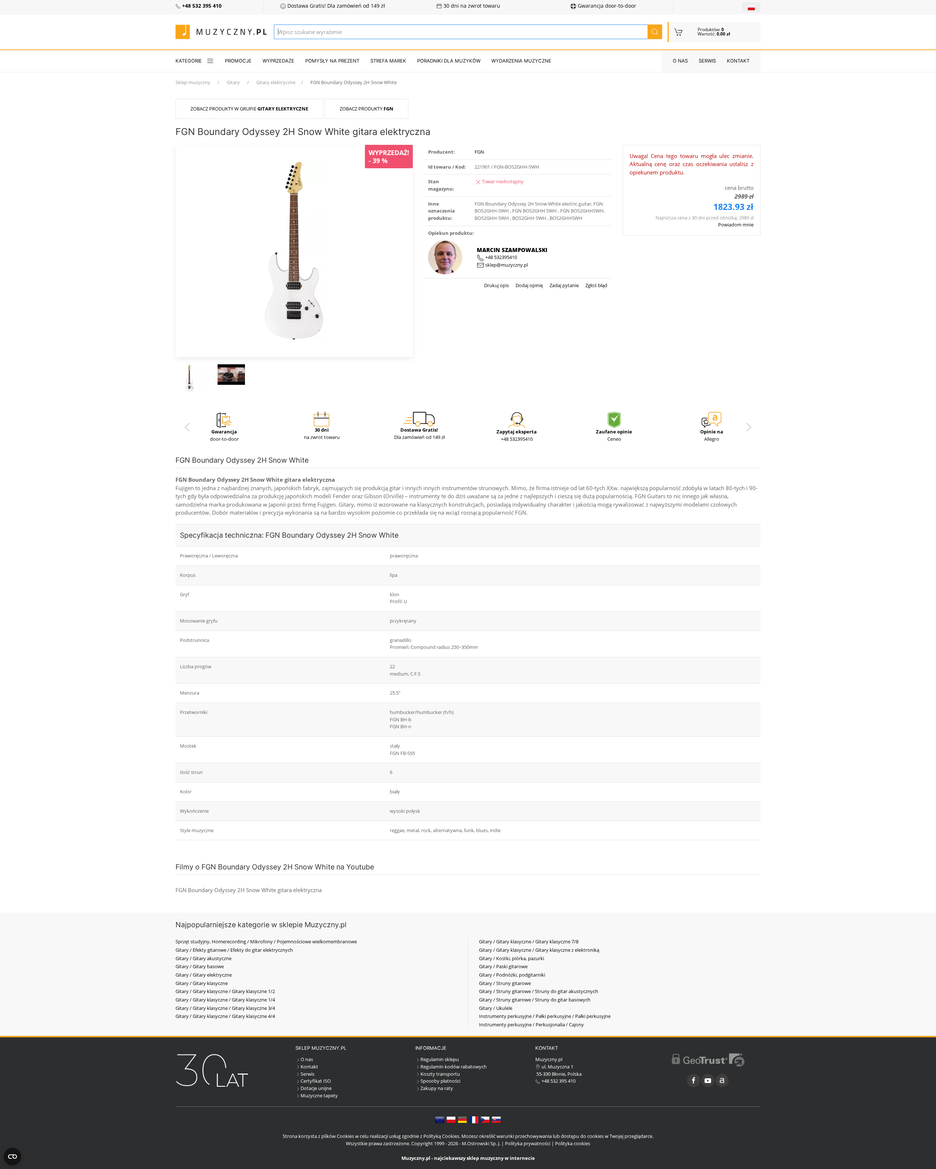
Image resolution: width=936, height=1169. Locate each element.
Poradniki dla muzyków (448, 61)
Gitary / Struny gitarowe (505, 983)
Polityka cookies (572, 1143)
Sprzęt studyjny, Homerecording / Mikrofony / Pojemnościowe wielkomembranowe (266, 941)
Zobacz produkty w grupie (249, 108)
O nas (680, 61)
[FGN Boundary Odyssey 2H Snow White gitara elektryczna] (294, 250)
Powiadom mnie (736, 224)
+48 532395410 (500, 257)
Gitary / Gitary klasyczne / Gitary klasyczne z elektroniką (539, 950)
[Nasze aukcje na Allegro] (722, 1080)
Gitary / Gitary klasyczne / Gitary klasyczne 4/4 (225, 1016)
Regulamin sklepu (439, 1059)
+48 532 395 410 (557, 1081)
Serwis (707, 61)
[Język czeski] (485, 1119)
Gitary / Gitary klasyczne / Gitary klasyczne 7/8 (528, 941)
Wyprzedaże (278, 61)
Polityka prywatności (527, 1143)
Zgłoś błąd (595, 285)
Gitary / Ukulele (495, 1008)
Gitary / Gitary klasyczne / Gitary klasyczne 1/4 (225, 999)
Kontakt (738, 61)
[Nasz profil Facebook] (693, 1080)
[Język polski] (451, 1119)
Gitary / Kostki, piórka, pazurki (511, 958)
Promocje (238, 61)
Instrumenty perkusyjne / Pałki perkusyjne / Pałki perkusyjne (545, 1016)
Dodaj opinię (528, 285)
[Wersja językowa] (751, 7)
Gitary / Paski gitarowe (503, 966)
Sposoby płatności (440, 1081)
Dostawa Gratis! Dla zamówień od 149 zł (335, 6)
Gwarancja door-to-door (606, 6)
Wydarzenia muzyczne (521, 61)
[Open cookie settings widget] (12, 1156)
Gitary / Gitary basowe (200, 966)
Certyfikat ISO (316, 1081)
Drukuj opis (496, 285)
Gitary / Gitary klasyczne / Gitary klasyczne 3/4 (225, 1008)
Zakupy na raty (436, 1088)
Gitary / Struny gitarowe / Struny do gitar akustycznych (538, 991)
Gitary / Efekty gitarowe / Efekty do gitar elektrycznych (234, 950)
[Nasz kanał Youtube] (707, 1080)
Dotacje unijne (316, 1088)
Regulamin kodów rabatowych (453, 1066)
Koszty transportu (440, 1074)
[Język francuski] (473, 1119)
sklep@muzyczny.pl (506, 265)
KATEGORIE (189, 61)
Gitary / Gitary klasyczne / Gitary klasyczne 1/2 (225, 991)
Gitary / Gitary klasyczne (202, 983)
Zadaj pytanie (563, 285)
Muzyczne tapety (319, 1095)
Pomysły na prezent (332, 61)
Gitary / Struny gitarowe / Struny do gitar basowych (534, 999)
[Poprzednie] (187, 427)
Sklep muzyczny (193, 82)
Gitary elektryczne (275, 82)
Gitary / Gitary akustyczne (203, 958)
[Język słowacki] (496, 1119)
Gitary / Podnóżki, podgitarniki (512, 974)
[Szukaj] (655, 32)
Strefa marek (388, 61)
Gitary (233, 82)
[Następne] (749, 427)
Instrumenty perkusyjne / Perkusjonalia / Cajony (531, 1024)
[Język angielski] (439, 1119)
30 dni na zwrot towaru (471, 6)
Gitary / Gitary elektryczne (204, 974)
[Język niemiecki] (462, 1119)
